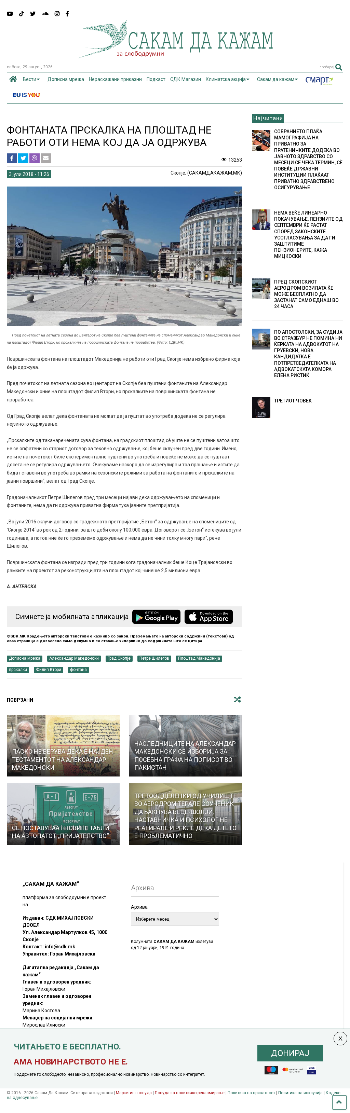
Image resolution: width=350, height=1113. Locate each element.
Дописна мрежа (66, 79)
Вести (29, 79)
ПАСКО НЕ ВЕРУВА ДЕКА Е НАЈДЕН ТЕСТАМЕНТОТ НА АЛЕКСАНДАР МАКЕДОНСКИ (62, 759)
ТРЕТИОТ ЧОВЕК (293, 400)
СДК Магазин (185, 79)
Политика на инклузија (300, 1092)
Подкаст (156, 79)
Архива (139, 907)
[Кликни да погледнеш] (63, 814)
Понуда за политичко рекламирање (190, 1092)
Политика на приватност (251, 1092)
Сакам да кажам (275, 79)
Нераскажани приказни (115, 79)
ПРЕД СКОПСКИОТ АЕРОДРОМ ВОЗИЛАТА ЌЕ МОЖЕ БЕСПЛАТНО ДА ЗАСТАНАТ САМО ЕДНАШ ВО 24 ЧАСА (306, 294)
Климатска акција (226, 79)
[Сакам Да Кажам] (175, 56)
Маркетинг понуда (134, 1092)
